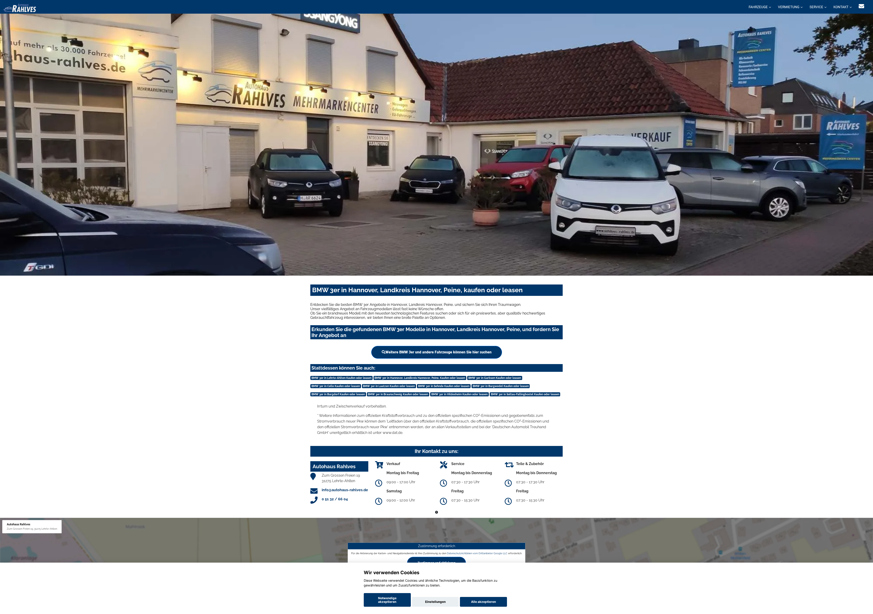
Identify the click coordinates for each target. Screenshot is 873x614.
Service (816, 7)
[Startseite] (19, 7)
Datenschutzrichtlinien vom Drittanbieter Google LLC (477, 553)
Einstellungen (435, 602)
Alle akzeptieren (483, 602)
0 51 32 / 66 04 (335, 499)
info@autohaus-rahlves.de (345, 490)
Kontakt (840, 7)
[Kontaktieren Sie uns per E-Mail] (861, 6)
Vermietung (788, 7)
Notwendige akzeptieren (387, 600)
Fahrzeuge (758, 7)
